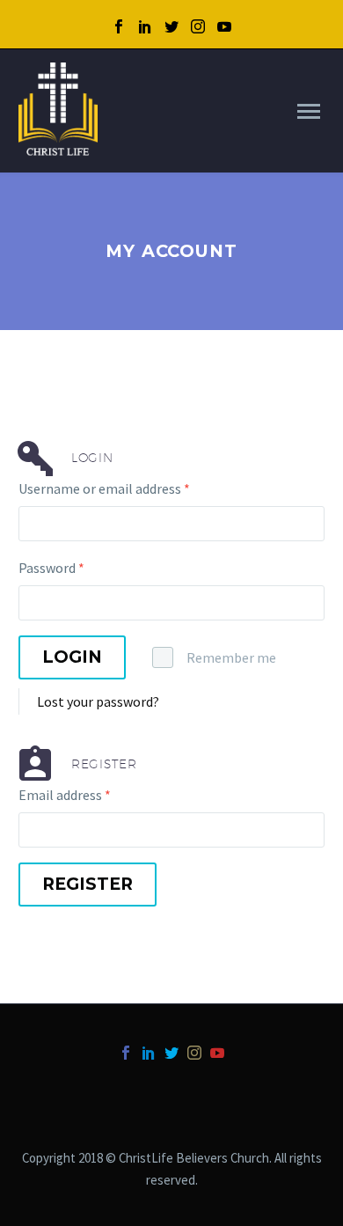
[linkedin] (145, 26)
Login (72, 657)
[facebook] (119, 26)
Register (87, 884)
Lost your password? (98, 701)
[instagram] (198, 26)
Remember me (231, 657)
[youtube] (224, 26)
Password (51, 567)
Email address (64, 795)
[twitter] (171, 26)
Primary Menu (309, 112)
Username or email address (104, 488)
